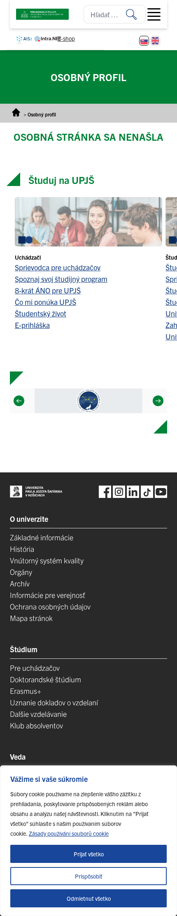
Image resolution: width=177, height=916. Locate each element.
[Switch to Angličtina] (155, 40)
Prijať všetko (89, 854)
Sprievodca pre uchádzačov (57, 267)
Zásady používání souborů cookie (69, 833)
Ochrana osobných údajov (50, 606)
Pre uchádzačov (35, 667)
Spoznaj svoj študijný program (61, 279)
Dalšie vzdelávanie (38, 713)
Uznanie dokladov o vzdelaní (54, 702)
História (22, 548)
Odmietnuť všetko (89, 898)
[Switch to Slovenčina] (144, 40)
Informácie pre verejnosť (47, 595)
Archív (20, 583)
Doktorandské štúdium (45, 679)
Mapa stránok (31, 618)
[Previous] (19, 400)
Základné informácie (41, 537)
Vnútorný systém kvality (47, 560)
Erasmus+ (25, 690)
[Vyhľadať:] (136, 14)
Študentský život (40, 313)
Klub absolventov (36, 725)
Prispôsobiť (88, 876)
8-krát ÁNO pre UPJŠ (48, 290)
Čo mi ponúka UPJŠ (45, 302)
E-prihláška (32, 325)
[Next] (158, 400)
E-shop (66, 38)
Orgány (21, 572)
